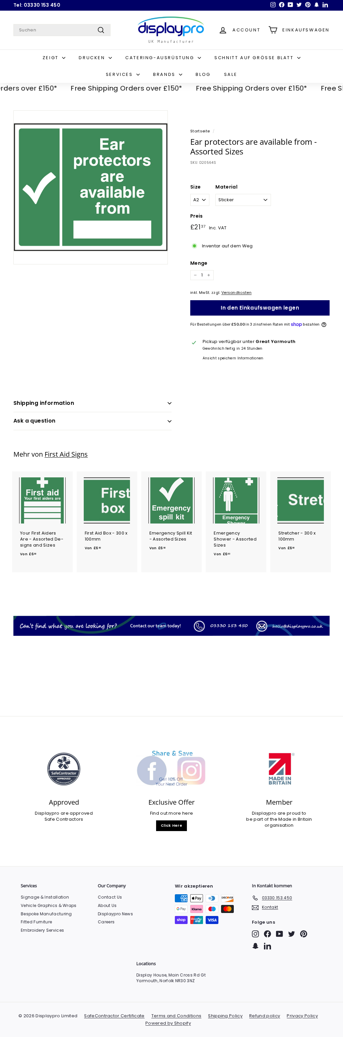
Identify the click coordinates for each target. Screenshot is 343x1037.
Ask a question (34, 421)
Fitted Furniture (36, 922)
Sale (230, 74)
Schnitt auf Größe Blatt (254, 57)
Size (195, 187)
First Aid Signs (66, 454)
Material (226, 187)
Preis (196, 216)
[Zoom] (90, 187)
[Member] (279, 769)
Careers (106, 922)
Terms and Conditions (176, 1016)
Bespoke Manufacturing (46, 914)
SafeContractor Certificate (114, 1016)
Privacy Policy (302, 1016)
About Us (107, 905)
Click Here (171, 825)
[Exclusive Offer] (171, 769)
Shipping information (43, 403)
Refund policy (264, 1016)
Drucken (93, 57)
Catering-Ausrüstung (160, 57)
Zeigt (52, 57)
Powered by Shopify (168, 1023)
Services (120, 74)
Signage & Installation (45, 897)
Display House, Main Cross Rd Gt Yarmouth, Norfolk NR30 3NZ (171, 978)
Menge (199, 263)
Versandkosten (236, 292)
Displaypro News (115, 914)
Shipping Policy (225, 1016)
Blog (203, 74)
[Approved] (63, 769)
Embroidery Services (42, 930)
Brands (165, 74)
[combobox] (62, 30)
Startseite (200, 131)
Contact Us (110, 897)
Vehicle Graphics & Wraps (49, 905)
